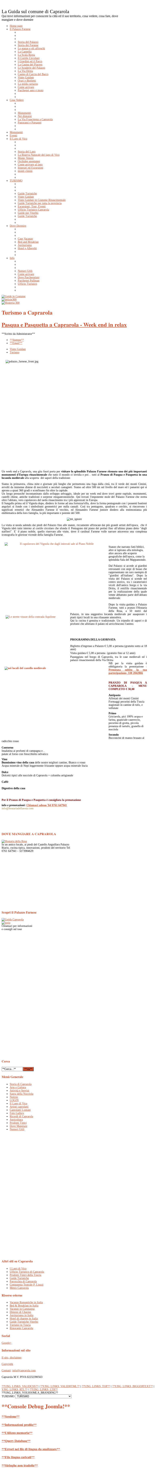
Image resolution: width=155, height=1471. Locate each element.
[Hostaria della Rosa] (14, 841)
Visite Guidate (18, 349)
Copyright (7, 1364)
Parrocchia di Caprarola (23, 1281)
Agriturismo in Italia (21, 1315)
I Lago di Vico (18, 1268)
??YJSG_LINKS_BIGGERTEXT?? (132, 1386)
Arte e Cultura (18, 1087)
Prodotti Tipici (18, 1122)
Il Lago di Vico (18, 1103)
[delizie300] (9, 299)
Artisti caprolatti (19, 1106)
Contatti (6, 1370)
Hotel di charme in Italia (24, 1318)
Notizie (14, 1097)
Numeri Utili (17, 1129)
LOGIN (14, 1100)
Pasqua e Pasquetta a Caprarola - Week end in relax (64, 324)
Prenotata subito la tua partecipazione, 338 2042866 (128, 671)
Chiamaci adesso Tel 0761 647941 (46, 805)
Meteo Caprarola (19, 1287)
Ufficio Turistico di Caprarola (27, 1271)
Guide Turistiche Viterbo (24, 1321)
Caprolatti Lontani (20, 1109)
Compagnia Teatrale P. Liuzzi (26, 1284)
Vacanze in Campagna (22, 1308)
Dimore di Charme (20, 1312)
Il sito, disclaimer (12, 1357)
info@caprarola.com (24, 1370)
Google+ (7, 1342)
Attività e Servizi (19, 1090)
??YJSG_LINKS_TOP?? (96, 1386)
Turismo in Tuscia (20, 1324)
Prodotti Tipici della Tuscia (25, 1275)
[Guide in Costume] (13, 296)
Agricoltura (16, 1119)
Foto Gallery (17, 1113)
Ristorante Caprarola (21, 1328)
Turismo (14, 352)
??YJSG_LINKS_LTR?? (43, 1389)
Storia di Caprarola (20, 1084)
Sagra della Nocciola (21, 1093)
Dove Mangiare (18, 1126)
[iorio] (6, 922)
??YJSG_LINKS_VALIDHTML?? (60, 1386)
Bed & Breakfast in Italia (24, 1305)
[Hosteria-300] (11, 302)
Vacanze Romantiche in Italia (26, 1302)
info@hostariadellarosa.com (18, 808)
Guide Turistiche (19, 1278)
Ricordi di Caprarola (21, 1116)
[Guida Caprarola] (13, 919)
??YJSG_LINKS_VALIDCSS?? (20, 1386)
